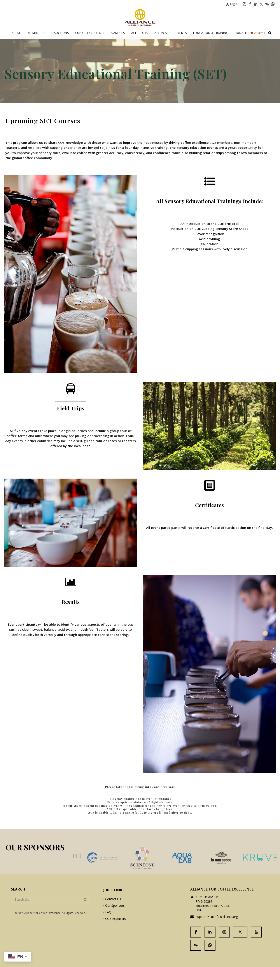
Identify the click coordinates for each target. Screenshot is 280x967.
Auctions (61, 33)
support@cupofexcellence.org (217, 917)
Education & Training (211, 33)
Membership (38, 33)
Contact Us (113, 899)
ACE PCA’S (162, 33)
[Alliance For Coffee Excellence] (140, 17)
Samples (118, 33)
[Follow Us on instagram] (224, 932)
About (17, 33)
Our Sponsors (115, 905)
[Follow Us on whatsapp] (210, 945)
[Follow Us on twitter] (240, 932)
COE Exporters (115, 919)
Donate (241, 33)
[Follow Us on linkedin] (210, 932)
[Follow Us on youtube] (256, 932)
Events (181, 33)
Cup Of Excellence (90, 33)
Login (233, 4)
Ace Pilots (139, 33)
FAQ (108, 912)
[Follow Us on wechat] (195, 945)
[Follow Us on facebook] (195, 932)
